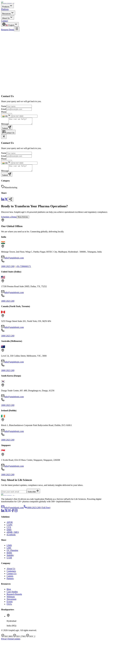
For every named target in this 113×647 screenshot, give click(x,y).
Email (3, 109)
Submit (5, 128)
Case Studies (12, 592)
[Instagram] (16, 511)
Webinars (11, 596)
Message (5, 124)
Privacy (4, 639)
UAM (9, 558)
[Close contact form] (4, 136)
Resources (6, 14)
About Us (6, 18)
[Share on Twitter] (6, 200)
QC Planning (12, 550)
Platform (5, 9)
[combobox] (6, 115)
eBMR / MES (13, 532)
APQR (10, 522)
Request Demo (7, 29)
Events (10, 601)
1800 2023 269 (7, 266)
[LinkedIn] (2, 511)
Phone (4, 112)
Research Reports (14, 594)
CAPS (9, 525)
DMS (9, 530)
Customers (11, 571)
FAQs (9, 604)
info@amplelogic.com (14, 258)
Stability (10, 555)
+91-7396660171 (23, 266)
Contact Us (10, 133)
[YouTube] (9, 511)
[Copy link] (10, 199)
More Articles (23, 217)
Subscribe (32, 492)
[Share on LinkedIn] (2, 200)
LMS (9, 548)
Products (5, 7)
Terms (10, 639)
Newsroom (11, 599)
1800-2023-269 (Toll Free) (38, 507)
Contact (4, 21)
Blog (9, 589)
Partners (10, 578)
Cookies (16, 639)
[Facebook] (12, 511)
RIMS (9, 553)
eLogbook (11, 534)
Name (3, 106)
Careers (10, 576)
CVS (9, 527)
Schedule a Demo (9, 217)
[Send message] (45, 644)
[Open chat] (9, 645)
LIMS (9, 545)
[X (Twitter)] (6, 511)
